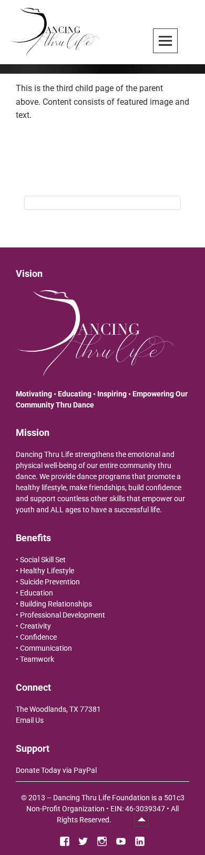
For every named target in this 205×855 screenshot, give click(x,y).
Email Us (30, 720)
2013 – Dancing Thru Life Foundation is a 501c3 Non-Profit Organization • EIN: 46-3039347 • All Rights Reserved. (105, 808)
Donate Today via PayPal (56, 770)
